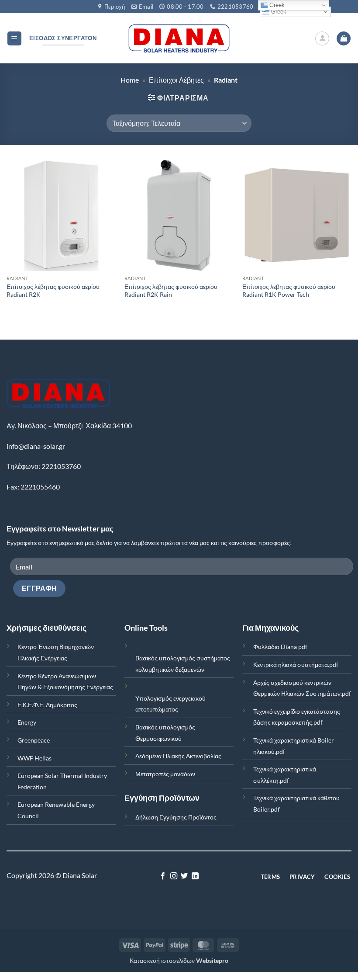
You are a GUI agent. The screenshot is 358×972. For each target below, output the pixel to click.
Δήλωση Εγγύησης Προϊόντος (176, 817)
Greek (277, 11)
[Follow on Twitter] (184, 876)
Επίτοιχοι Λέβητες (176, 80)
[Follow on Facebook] (162, 876)
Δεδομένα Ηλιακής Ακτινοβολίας (178, 756)
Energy (26, 722)
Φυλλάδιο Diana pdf (280, 646)
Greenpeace (33, 740)
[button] (14, 38)
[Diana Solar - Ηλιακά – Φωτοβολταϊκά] (179, 38)
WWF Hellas (34, 758)
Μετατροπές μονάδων (165, 774)
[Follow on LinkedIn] (195, 876)
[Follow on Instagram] (173, 876)
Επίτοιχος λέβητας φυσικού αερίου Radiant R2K (53, 291)
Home (129, 80)
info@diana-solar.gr (36, 446)
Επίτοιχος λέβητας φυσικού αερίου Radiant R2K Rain (170, 291)
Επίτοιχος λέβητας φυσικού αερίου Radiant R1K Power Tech (288, 291)
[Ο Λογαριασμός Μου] (322, 38)
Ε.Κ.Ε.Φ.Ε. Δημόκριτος (47, 704)
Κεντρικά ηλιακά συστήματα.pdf (295, 664)
